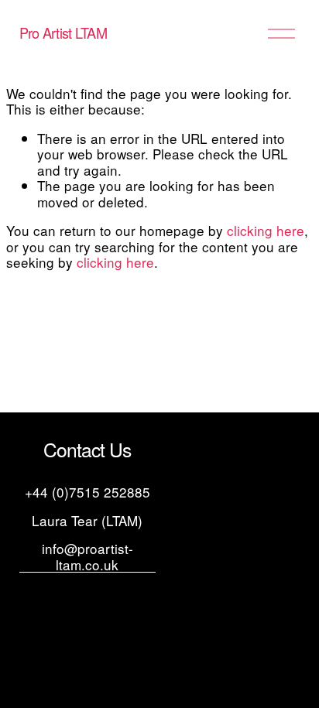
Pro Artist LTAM (63, 32)
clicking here (265, 230)
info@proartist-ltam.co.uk (87, 557)
